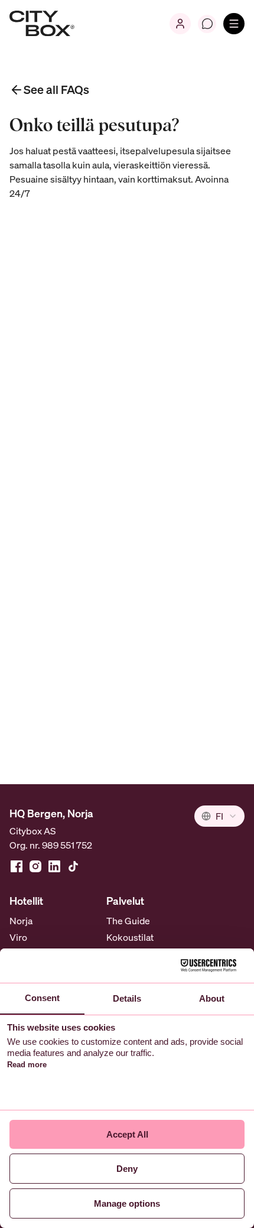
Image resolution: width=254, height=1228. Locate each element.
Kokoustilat (130, 937)
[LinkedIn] (54, 866)
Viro (18, 937)
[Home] (41, 24)
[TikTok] (73, 866)
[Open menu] (234, 23)
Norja (20, 920)
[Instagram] (35, 866)
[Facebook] (16, 866)
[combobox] (219, 816)
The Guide (128, 920)
